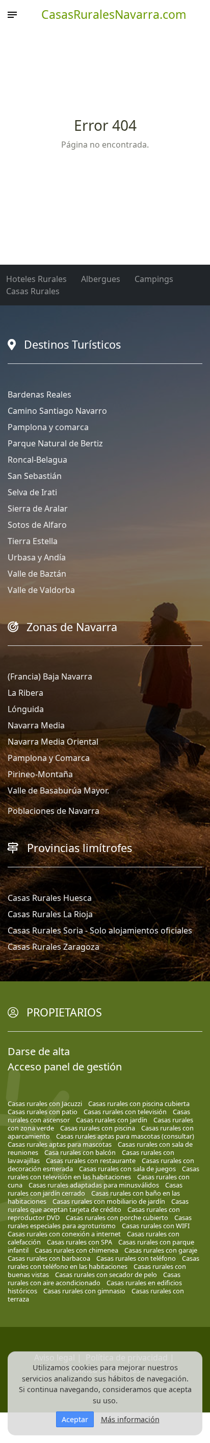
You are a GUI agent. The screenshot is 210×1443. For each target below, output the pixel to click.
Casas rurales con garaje (160, 1250)
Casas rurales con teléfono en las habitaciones (103, 1262)
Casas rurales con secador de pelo (106, 1274)
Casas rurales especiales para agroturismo (100, 1221)
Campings (154, 279)
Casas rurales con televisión (125, 1111)
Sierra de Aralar (38, 508)
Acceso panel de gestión (65, 1066)
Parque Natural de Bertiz (55, 443)
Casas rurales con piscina (97, 1128)
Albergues (100, 279)
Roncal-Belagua (37, 459)
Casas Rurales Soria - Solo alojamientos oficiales (100, 930)
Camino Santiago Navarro (57, 410)
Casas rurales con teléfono (136, 1258)
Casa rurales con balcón (80, 1152)
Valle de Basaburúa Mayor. (58, 790)
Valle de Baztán (37, 573)
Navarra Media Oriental (53, 741)
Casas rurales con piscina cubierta (139, 1103)
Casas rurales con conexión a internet (64, 1233)
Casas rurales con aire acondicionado (94, 1278)
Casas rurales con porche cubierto (117, 1217)
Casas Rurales (33, 291)
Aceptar (75, 1419)
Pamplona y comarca (48, 427)
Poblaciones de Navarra (53, 810)
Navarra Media (36, 725)
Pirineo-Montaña (40, 774)
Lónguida (26, 709)
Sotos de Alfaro (37, 524)
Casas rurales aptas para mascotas (60, 1144)
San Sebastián (35, 476)
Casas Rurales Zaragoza (53, 946)
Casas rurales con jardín (111, 1119)
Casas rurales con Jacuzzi (45, 1103)
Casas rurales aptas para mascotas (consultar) (125, 1136)
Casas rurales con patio (42, 1111)
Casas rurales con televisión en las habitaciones (103, 1172)
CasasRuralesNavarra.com (114, 14)
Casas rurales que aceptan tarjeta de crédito (98, 1205)
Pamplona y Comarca (49, 757)
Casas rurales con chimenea (76, 1250)
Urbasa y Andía (37, 557)
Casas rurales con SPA (79, 1242)
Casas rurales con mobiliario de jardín (108, 1201)
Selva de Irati (32, 492)
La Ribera (25, 692)
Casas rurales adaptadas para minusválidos (94, 1185)
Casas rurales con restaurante (91, 1160)
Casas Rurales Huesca (50, 897)
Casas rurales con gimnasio (84, 1290)
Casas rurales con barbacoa (49, 1258)
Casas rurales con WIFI (156, 1225)
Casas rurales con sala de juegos (127, 1168)
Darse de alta (39, 1051)
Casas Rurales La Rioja (50, 914)
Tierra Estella (33, 541)
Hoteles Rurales (36, 279)
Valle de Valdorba (41, 590)
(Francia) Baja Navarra (50, 676)
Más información (130, 1419)
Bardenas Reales (39, 394)
